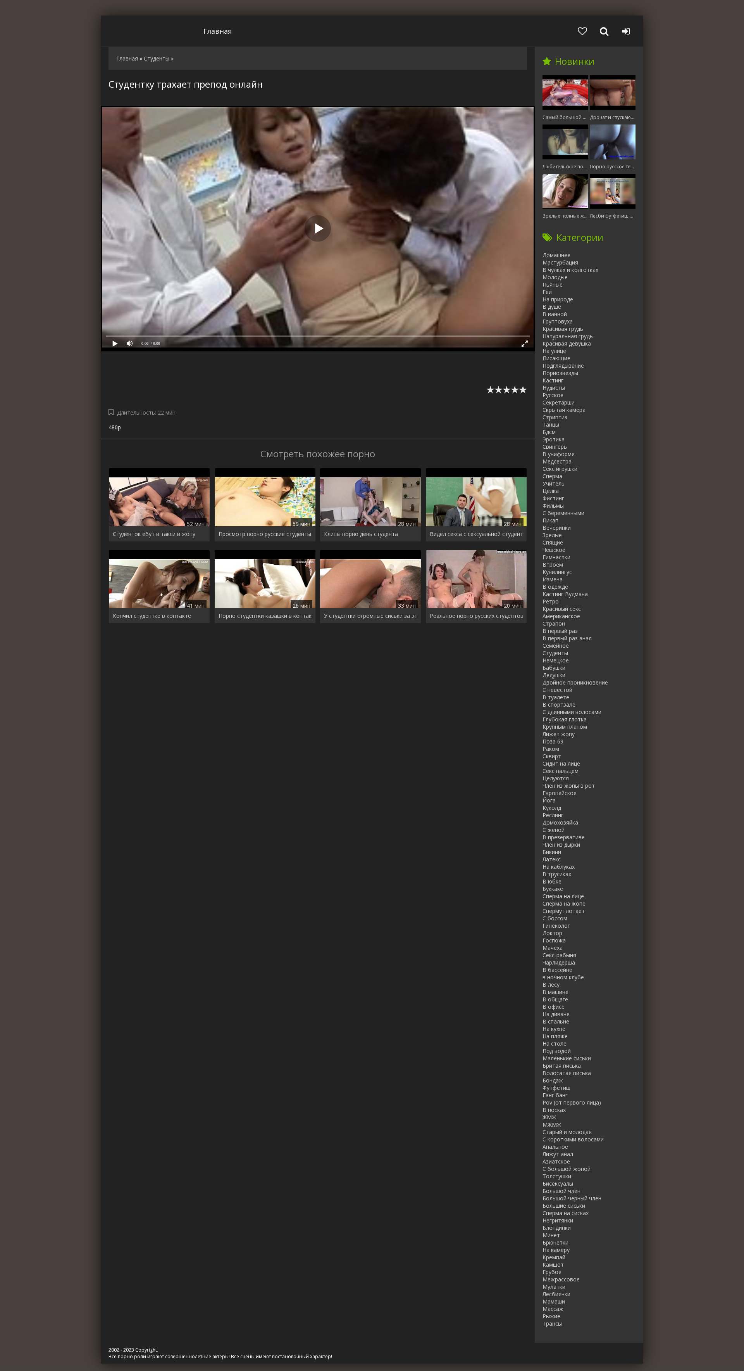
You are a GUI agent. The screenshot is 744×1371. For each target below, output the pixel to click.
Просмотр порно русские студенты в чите (265, 534)
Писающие (556, 358)
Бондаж (552, 1080)
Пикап (550, 520)
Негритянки (557, 1220)
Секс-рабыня (559, 955)
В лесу (551, 984)
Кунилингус (557, 572)
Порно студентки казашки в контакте (265, 615)
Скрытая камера (564, 409)
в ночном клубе (563, 977)
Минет (551, 1235)
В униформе (558, 454)
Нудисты (553, 387)
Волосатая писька (566, 1073)
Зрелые (552, 535)
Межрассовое (561, 1279)
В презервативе (563, 837)
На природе (557, 299)
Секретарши (558, 402)
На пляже (555, 1036)
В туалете (555, 697)
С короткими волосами (573, 1139)
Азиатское (556, 1161)
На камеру (556, 1249)
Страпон (553, 623)
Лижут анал (557, 1154)
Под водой (556, 1051)
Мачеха (552, 947)
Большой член (561, 1191)
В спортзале (558, 704)
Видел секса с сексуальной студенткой (476, 534)
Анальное (555, 1146)
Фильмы (553, 505)
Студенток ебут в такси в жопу (154, 534)
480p (114, 427)
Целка (550, 490)
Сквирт (551, 756)
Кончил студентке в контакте (152, 615)
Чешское (553, 549)
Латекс (551, 859)
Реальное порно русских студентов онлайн (476, 615)
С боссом (554, 918)
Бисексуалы (557, 1183)
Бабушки (553, 667)
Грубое (551, 1272)
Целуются (555, 778)
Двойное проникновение (575, 682)
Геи (547, 292)
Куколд (551, 807)
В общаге (555, 999)
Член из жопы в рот (568, 785)
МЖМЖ (551, 1124)
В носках (554, 1109)
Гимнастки (556, 557)
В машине (555, 992)
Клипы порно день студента (361, 534)
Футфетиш (556, 1087)
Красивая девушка (566, 343)
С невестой (557, 689)
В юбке (551, 881)
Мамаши (553, 1301)
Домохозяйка (560, 822)
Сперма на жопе (564, 903)
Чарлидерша (558, 962)
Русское (552, 395)
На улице (554, 350)
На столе (554, 1043)
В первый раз (560, 630)
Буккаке (552, 888)
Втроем (552, 564)
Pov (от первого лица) (571, 1102)
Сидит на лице (561, 763)
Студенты (555, 653)
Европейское (559, 793)
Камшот (553, 1264)
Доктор (552, 933)
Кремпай (553, 1257)
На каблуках (558, 866)
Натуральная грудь (567, 336)
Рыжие (551, 1316)
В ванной (554, 314)
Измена (552, 579)
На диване (556, 1014)
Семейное (555, 645)
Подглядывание (563, 365)
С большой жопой (566, 1168)
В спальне (555, 1021)
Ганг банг (555, 1095)
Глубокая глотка (564, 719)
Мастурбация (560, 262)
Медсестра (557, 461)
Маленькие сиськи (566, 1058)
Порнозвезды (560, 373)
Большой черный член (571, 1198)
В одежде (555, 586)
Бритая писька (561, 1065)
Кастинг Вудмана (565, 594)
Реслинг (552, 815)
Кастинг (552, 380)
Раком (550, 748)
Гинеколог (556, 925)
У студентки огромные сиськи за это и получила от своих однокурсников (370, 615)
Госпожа (554, 940)
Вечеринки (556, 527)
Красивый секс (561, 608)
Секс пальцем (560, 771)
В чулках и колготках (570, 269)
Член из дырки (561, 844)
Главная (217, 31)
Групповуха (557, 321)
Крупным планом (564, 726)
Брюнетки (555, 1242)
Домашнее (556, 255)
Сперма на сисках (565, 1213)
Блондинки (556, 1227)
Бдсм (549, 432)
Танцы (550, 424)
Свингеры (555, 446)
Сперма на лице (563, 896)
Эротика (553, 439)
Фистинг (553, 498)
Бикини (551, 852)
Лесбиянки (556, 1294)
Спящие (552, 542)
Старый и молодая (567, 1132)
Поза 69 (552, 741)
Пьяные (552, 284)
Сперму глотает (563, 911)
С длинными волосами (571, 712)
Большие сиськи (563, 1205)
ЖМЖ (549, 1117)
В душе (551, 306)
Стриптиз (554, 417)
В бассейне (557, 969)
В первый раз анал (567, 638)
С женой (553, 829)
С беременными (563, 513)
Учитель (553, 483)
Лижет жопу (558, 734)
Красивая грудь (562, 328)
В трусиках (556, 874)
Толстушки (556, 1176)
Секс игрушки (559, 468)
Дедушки (553, 675)
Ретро (550, 601)
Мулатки (553, 1286)
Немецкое (555, 660)
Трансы (552, 1323)
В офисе (553, 1006)
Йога (549, 800)
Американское (561, 616)
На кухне (553, 1028)
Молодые (555, 277)
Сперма (552, 476)
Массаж (552, 1308)
